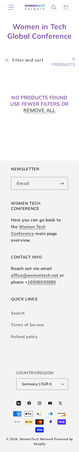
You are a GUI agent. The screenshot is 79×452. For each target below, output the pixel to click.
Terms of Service (27, 324)
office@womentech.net (35, 275)
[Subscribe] (62, 183)
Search (18, 313)
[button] (11, 7)
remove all (39, 110)
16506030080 (41, 282)
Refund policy (24, 336)
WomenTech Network (36, 439)
